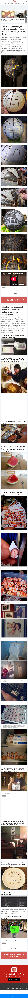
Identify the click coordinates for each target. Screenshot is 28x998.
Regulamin (5, 985)
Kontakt (24, 988)
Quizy (23, 3)
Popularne (10, 3)
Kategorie (17, 3)
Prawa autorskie (15, 985)
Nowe (4, 3)
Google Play (15, 979)
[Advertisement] (14, 405)
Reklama (18, 988)
